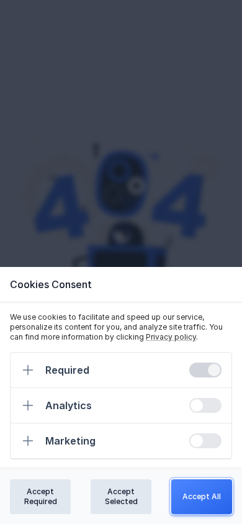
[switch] (205, 370)
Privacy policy (171, 336)
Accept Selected (121, 496)
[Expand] (28, 370)
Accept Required (40, 496)
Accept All (201, 496)
